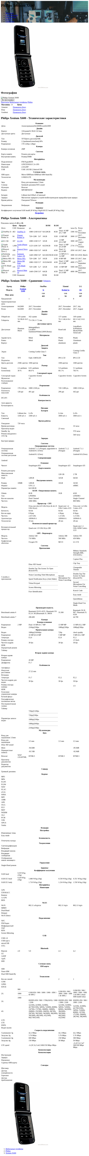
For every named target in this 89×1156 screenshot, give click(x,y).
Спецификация (12, 15)
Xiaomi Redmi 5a (20, 236)
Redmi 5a (65, 290)
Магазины (10, 13)
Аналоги (9, 19)
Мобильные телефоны (18, 102)
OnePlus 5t (21, 232)
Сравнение (10, 21)
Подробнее (39, 213)
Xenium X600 (23, 290)
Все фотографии (8, 100)
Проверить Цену (19, 107)
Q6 (80, 290)
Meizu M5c (21, 259)
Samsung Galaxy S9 (21, 255)
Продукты (5, 102)
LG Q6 (19, 241)
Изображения (11, 17)
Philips (30, 102)
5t (43, 290)
